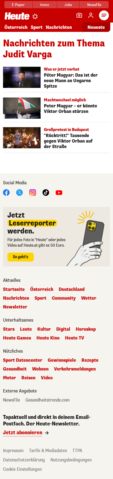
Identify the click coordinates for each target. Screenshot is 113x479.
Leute (26, 329)
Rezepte (89, 360)
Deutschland (71, 289)
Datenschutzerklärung (24, 460)
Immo (44, 4)
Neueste (96, 27)
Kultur (44, 329)
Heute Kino (48, 338)
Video (47, 378)
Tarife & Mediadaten (48, 450)
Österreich (15, 27)
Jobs (68, 4)
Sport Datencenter (22, 360)
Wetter (88, 298)
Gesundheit (15, 369)
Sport (37, 27)
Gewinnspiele (62, 360)
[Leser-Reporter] (79, 15)
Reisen (28, 378)
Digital (63, 329)
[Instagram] (32, 192)
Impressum (13, 450)
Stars (9, 329)
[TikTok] (46, 192)
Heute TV (74, 338)
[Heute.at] (17, 16)
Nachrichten (16, 298)
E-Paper (18, 4)
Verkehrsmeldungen (75, 369)
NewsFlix (94, 4)
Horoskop (86, 329)
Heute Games (17, 338)
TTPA (77, 450)
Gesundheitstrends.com (48, 400)
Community (64, 298)
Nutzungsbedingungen (71, 460)
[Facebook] (6, 192)
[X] (19, 192)
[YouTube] (59, 192)
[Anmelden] (90, 15)
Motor (9, 378)
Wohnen (40, 369)
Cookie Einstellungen (22, 469)
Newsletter (15, 307)
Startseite (14, 289)
